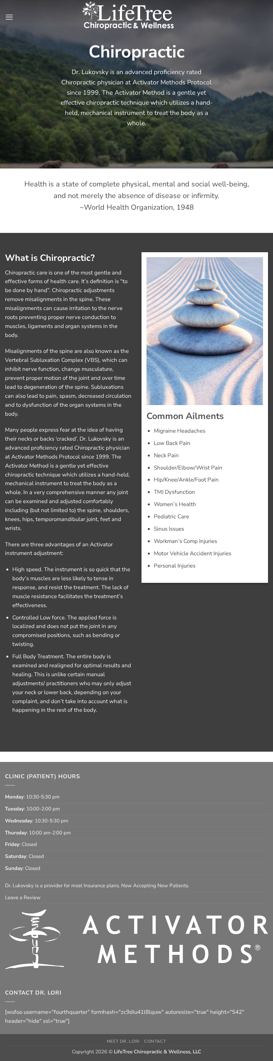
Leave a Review (23, 897)
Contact (155, 1041)
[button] (9, 17)
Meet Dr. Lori (123, 1041)
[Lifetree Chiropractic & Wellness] (137, 17)
